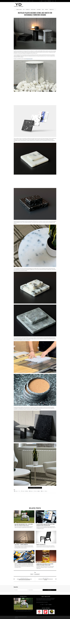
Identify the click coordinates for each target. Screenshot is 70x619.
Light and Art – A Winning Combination (21, 544)
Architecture (33, 9)
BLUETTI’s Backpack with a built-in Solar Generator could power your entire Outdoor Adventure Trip (24, 579)
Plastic (32, 574)
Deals (43, 9)
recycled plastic (37, 574)
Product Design (19, 9)
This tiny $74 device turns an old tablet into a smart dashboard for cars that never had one (45, 525)
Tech (23, 9)
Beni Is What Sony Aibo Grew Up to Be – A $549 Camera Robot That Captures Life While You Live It (24, 525)
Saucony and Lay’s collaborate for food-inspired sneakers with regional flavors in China (44, 564)
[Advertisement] (41, 5)
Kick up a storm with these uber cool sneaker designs (24, 563)
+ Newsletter (51, 9)
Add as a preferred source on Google (35, 487)
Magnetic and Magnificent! (40, 544)
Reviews (46, 9)
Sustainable (39, 9)
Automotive (28, 9)
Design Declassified (29, 58)
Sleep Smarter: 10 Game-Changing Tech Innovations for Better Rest (45, 579)
